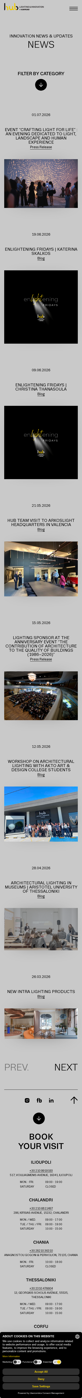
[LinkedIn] (51, 1100)
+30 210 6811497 (41, 1208)
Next (66, 1068)
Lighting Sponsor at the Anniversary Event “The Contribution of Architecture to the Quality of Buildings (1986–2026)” (41, 646)
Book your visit (41, 1142)
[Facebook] (39, 1100)
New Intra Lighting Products (41, 992)
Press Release (41, 147)
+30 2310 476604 (41, 1288)
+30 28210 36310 (41, 1251)
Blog (41, 258)
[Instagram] (27, 1100)
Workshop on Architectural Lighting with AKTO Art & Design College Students (41, 766)
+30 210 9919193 (41, 1171)
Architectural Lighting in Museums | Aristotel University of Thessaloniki (41, 887)
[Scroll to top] (74, 1100)
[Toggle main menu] (73, 8)
